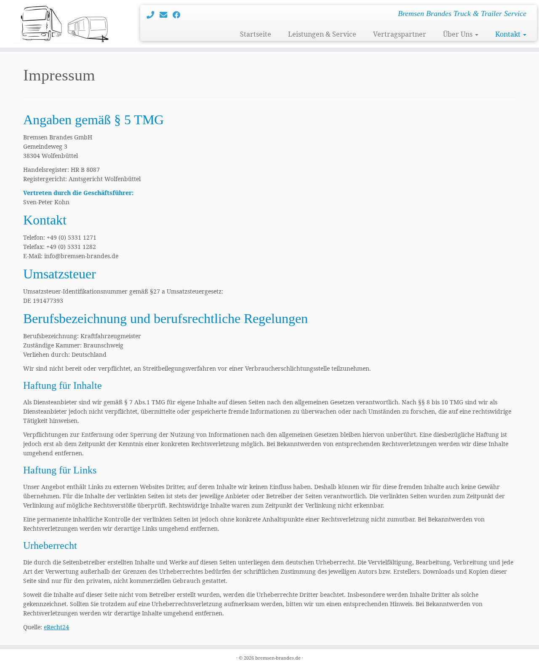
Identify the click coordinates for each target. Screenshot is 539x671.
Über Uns (458, 34)
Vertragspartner (399, 34)
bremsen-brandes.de (278, 658)
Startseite (255, 34)
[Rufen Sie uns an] (153, 15)
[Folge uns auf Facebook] (179, 15)
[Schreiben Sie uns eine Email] (166, 15)
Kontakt (508, 34)
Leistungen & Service (322, 34)
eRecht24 (56, 627)
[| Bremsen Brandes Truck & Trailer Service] (62, 23)
